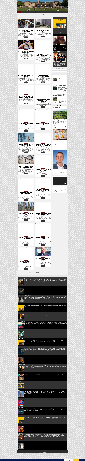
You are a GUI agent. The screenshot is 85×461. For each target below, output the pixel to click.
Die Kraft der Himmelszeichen (22, 364)
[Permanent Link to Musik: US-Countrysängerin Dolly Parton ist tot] (43, 115)
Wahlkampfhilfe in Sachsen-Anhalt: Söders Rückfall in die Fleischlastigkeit (26, 238)
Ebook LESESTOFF (33, 12)
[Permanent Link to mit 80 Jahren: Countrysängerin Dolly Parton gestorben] (26, 68)
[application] (60, 181)
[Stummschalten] (64, 184)
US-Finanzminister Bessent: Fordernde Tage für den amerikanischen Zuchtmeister (43, 214)
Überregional (26, 49)
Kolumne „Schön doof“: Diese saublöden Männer (26, 124)
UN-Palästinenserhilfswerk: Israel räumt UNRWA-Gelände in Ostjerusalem (26, 145)
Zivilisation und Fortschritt (22, 381)
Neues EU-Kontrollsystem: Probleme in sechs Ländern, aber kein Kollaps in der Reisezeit (25, 97)
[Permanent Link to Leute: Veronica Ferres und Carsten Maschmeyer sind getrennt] (26, 184)
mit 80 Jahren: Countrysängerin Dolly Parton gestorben (25, 76)
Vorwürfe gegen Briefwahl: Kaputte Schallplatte (43, 31)
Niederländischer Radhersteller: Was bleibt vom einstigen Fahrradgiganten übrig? (26, 167)
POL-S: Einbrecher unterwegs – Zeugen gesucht (59, 77)
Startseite (19, 12)
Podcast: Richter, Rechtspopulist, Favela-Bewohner (43, 238)
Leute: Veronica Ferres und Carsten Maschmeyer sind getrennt (26, 193)
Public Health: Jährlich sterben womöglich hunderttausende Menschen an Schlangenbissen (43, 100)
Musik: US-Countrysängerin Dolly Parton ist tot (43, 124)
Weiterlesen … (62, 92)
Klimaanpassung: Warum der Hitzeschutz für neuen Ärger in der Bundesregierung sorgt (43, 145)
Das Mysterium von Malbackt (22, 338)
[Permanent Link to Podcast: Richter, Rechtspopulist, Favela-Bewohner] (43, 229)
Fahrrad (29, 12)
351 (34, 272)
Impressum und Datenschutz (45, 12)
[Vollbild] (65, 184)
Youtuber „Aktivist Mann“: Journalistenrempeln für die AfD (43, 76)
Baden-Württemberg (23, 12)
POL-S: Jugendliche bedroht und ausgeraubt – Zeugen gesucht (59, 95)
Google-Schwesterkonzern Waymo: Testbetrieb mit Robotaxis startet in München (43, 55)
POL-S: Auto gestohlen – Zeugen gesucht (59, 86)
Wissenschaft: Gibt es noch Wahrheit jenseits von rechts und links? (43, 170)
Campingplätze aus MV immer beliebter (59, 108)
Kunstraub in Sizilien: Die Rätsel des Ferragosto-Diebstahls (26, 262)
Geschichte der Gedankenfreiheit (22, 407)
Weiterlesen (26, 37)
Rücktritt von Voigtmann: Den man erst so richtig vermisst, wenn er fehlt (26, 31)
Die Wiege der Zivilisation (21, 347)
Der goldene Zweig (20, 390)
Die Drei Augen (20, 312)
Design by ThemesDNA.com (42, 452)
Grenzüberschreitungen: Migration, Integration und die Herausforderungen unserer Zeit (30, 433)
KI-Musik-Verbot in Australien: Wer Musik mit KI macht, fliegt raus (26, 52)
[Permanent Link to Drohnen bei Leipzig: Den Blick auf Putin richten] (26, 206)
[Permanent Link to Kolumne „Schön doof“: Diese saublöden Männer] (26, 115)
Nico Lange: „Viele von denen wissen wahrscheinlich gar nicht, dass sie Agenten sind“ (43, 190)
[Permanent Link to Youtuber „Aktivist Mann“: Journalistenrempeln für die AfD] (43, 68)
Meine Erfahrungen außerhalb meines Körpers (24, 278)
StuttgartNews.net (42, 5)
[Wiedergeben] (53, 184)
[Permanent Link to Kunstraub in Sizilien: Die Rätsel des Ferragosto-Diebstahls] (26, 253)
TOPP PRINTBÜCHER (38, 12)
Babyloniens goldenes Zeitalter (22, 295)
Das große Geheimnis (21, 416)
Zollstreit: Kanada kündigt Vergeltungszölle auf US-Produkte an (43, 259)
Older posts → (38, 272)
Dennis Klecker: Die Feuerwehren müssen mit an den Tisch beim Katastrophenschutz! (59, 148)
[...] (57, 32)
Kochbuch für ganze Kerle (56, 50)
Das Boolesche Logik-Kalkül (22, 321)
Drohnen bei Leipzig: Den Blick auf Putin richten (26, 214)
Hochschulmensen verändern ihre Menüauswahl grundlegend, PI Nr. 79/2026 (60, 127)
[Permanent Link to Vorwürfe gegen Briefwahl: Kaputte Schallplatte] (43, 23)
